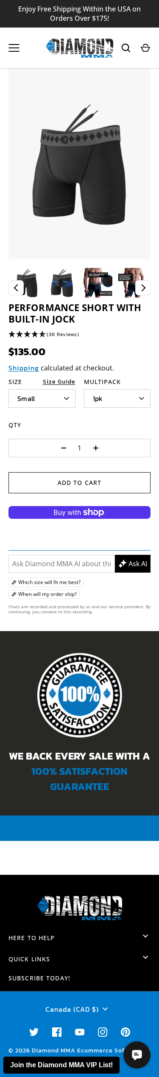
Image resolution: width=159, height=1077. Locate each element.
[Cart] (145, 48)
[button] (79, 334)
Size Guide (59, 381)
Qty (14, 425)
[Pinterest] (125, 1032)
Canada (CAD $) (72, 1009)
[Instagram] (102, 1032)
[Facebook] (56, 1032)
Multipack (102, 382)
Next (143, 287)
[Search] (126, 48)
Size (15, 382)
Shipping (23, 368)
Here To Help (31, 938)
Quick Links (29, 959)
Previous (16, 287)
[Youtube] (79, 1032)
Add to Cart (79, 483)
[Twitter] (34, 1032)
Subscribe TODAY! (39, 978)
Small (26, 398)
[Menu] (14, 48)
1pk (98, 398)
